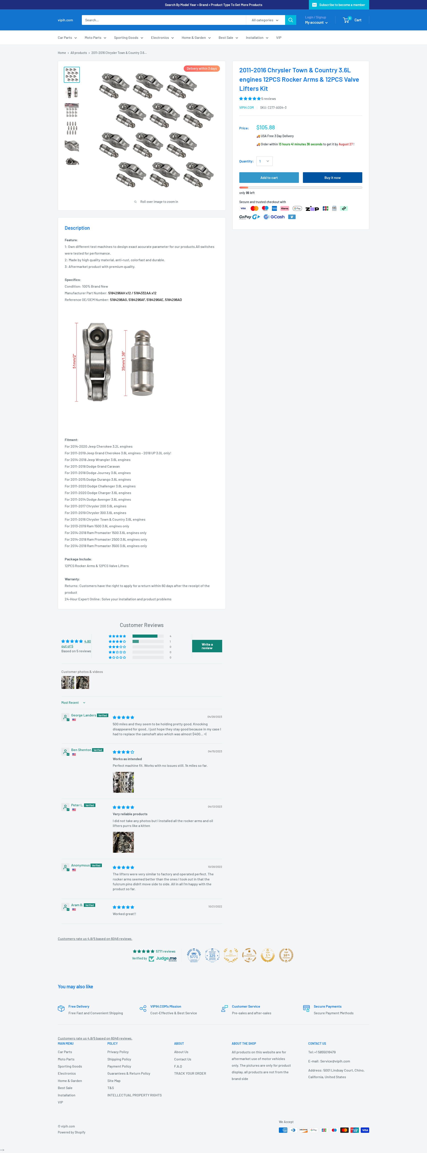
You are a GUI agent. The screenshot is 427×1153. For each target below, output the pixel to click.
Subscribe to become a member (342, 5)
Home (62, 53)
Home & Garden (194, 37)
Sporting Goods (126, 37)
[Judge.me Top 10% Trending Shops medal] (286, 955)
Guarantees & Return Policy (128, 1073)
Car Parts (65, 37)
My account (314, 22)
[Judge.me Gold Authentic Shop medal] (231, 955)
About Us (181, 1052)
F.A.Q (178, 1066)
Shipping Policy (119, 1059)
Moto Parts (93, 37)
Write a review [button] (207, 646)
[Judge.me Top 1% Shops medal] (268, 955)
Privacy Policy (118, 1052)
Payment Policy (119, 1066)
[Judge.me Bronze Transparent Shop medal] (249, 955)
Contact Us (182, 1059)
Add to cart (269, 177)
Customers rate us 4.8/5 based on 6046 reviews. (95, 938)
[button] (250, 98)
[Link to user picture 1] (123, 782)
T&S (110, 1088)
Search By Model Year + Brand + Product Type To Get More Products (213, 5)
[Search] (290, 20)
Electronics (160, 37)
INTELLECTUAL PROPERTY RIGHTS (133, 1095)
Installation (255, 37)
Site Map (114, 1080)
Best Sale (226, 37)
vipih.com (246, 107)
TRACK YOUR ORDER (190, 1073)
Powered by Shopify (71, 1132)
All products (78, 53)
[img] (123, 717)
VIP (278, 37)
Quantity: (246, 161)
